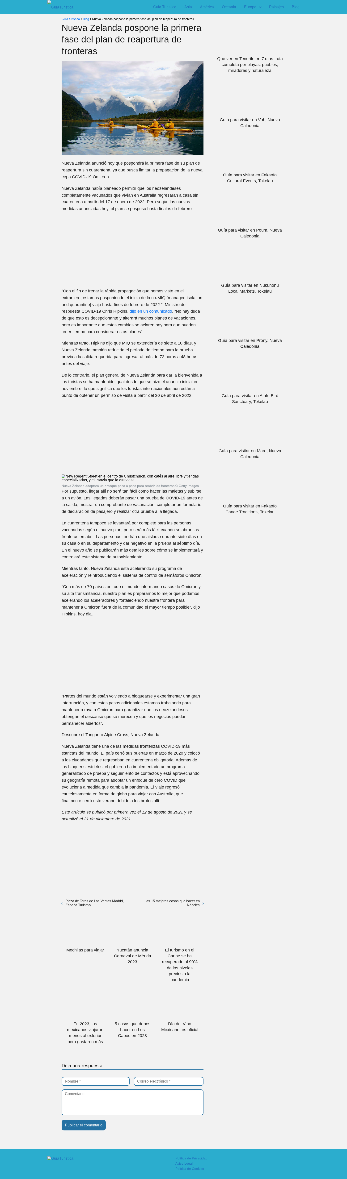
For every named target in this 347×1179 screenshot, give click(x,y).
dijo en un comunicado (151, 311)
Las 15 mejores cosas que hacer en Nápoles (171, 903)
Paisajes (276, 7)
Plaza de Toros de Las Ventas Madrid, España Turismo (94, 903)
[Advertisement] (132, 250)
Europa (250, 7)
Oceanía (229, 7)
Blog (296, 7)
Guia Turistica (164, 7)
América (207, 7)
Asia (188, 7)
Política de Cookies (189, 1169)
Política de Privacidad (191, 1158)
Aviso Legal (184, 1163)
